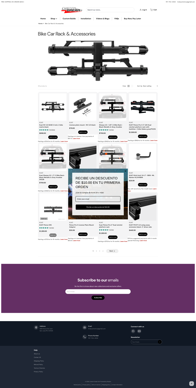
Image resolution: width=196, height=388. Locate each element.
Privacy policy (86, 384)
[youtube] (139, 331)
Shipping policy (106, 384)
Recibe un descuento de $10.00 (98, 207)
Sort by (139, 86)
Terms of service (96, 384)
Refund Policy (38, 364)
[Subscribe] (160, 342)
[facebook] (133, 331)
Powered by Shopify (105, 381)
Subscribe (98, 298)
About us (37, 354)
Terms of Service (39, 368)
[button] (43, 130)
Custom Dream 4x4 (95, 381)
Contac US (37, 357)
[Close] (125, 171)
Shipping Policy (39, 361)
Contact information (117, 384)
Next (111, 251)
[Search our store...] (132, 10)
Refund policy (77, 384)
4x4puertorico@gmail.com (186, 2)
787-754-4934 (171, 2)
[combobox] (110, 9)
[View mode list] (132, 86)
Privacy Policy (38, 372)
